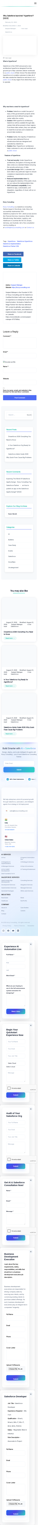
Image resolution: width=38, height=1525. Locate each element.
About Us (4, 907)
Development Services (8, 885)
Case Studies (25, 907)
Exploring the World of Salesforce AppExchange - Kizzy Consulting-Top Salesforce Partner (19, 482)
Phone (8, 1337)
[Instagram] (3, 931)
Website (6, 378)
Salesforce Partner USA (11, 246)
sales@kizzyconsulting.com (19, 811)
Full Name (9, 1314)
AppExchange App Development (9, 881)
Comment (7, 336)
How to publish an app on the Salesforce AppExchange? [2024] (17, 488)
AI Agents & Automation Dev (29, 858)
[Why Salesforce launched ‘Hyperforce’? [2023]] (19, 38)
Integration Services (27, 885)
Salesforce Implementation (12, 244)
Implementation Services (9, 888)
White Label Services (27, 891)
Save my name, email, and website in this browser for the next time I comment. (17, 391)
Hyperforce (12, 241)
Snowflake (11, 562)
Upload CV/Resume (13, 1365)
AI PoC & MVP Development (9, 870)
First (7, 962)
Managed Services (27, 888)
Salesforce (8, 32)
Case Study (12, 545)
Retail (23, 897)
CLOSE (31, 944)
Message (9, 1211)
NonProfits (24, 901)
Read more (9, 638)
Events (10, 551)
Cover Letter (10, 1348)
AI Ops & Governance (27, 866)
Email (5, 352)
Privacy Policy (7, 925)
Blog (3, 910)
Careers (23, 910)
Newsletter (31, 925)
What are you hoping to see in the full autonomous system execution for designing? (15, 989)
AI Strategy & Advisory (28, 862)
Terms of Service (19, 925)
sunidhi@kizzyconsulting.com (14, 227)
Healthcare (5, 901)
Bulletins (11, 540)
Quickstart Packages (8, 891)
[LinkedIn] (18, 931)
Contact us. (30, 227)
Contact (4, 914)
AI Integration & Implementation (9, 862)
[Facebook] (8, 931)
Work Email (10, 975)
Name (5, 366)
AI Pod (3, 857)
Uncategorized (13, 567)
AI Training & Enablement (28, 869)
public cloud (10, 73)
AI (9, 534)
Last (7, 970)
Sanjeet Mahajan (10, 28)
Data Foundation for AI (8, 873)
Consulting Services (27, 880)
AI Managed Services (8, 866)
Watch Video (15, 1011)
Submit (19, 770)
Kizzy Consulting (8, 207)
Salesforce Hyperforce (24, 241)
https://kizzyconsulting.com (21, 287)
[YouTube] (13, 931)
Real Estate (5, 897)
